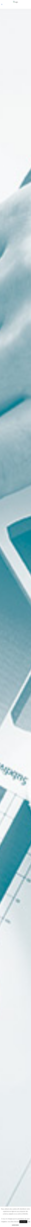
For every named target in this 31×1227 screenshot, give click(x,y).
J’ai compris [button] (23, 1221)
